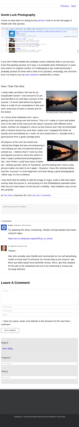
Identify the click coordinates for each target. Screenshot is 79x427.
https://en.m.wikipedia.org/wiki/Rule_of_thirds (30, 238)
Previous (64, 6)
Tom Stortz (8, 195)
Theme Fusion (61, 416)
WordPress (53, 416)
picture (41, 20)
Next (73, 6)
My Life (36, 195)
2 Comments (45, 195)
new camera (31, 74)
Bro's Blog (8, 348)
